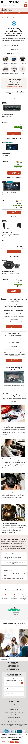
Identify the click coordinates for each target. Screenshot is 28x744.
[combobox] (14, 5)
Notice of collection (14, 714)
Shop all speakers (14, 326)
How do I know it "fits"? (9, 553)
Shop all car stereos (14, 134)
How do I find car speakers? (10, 567)
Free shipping (14, 12)
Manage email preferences (14, 717)
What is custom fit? (8, 570)
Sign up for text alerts (12, 688)
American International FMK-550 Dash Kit (14, 349)
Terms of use (10, 721)
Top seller (4, 103)
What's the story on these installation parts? (14, 578)
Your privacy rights (14, 706)
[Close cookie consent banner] (26, 734)
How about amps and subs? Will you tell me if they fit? (14, 574)
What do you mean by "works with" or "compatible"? (12, 558)
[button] (26, 644)
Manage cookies (14, 709)
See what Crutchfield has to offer (13, 86)
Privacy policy (14, 704)
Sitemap (23, 721)
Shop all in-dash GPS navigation (14, 212)
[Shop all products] (2, 2)
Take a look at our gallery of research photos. (14, 385)
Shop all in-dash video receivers (14, 173)
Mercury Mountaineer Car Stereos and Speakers (14, 16)
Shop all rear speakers (14, 291)
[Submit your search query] (25, 5)
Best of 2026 (10, 142)
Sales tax (4, 721)
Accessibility (17, 721)
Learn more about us (13, 625)
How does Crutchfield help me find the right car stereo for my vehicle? (14, 563)
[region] (14, 645)
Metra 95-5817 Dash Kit (14, 342)
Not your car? (13, 49)
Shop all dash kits (14, 252)
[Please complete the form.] (22, 683)
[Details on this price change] (21, 125)
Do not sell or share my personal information (14, 712)
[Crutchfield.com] (14, 2)
